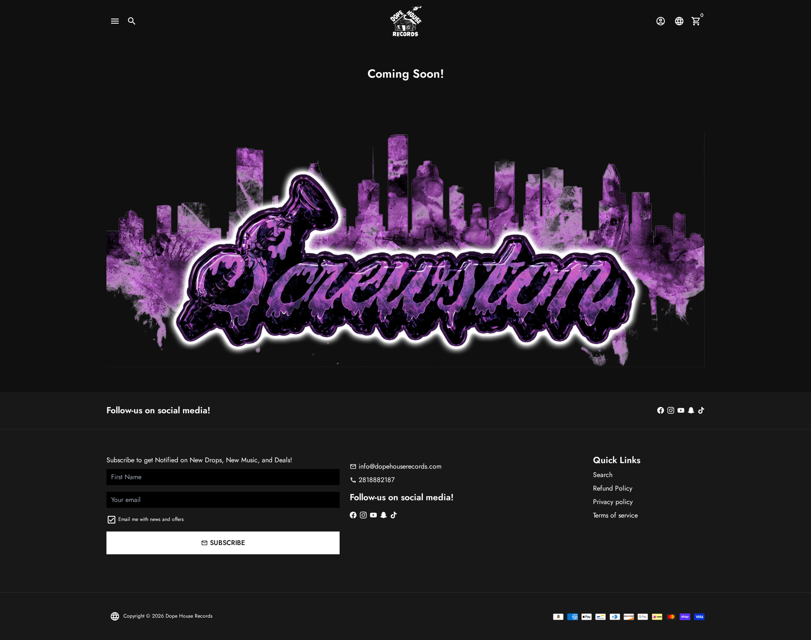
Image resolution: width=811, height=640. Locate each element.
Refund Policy (612, 488)
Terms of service (615, 515)
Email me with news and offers (151, 519)
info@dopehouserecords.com (395, 466)
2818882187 (372, 480)
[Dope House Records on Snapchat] (691, 410)
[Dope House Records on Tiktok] (701, 410)
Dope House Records (189, 616)
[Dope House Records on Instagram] (670, 410)
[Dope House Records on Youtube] (681, 410)
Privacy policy (613, 502)
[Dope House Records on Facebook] (660, 410)
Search (602, 475)
